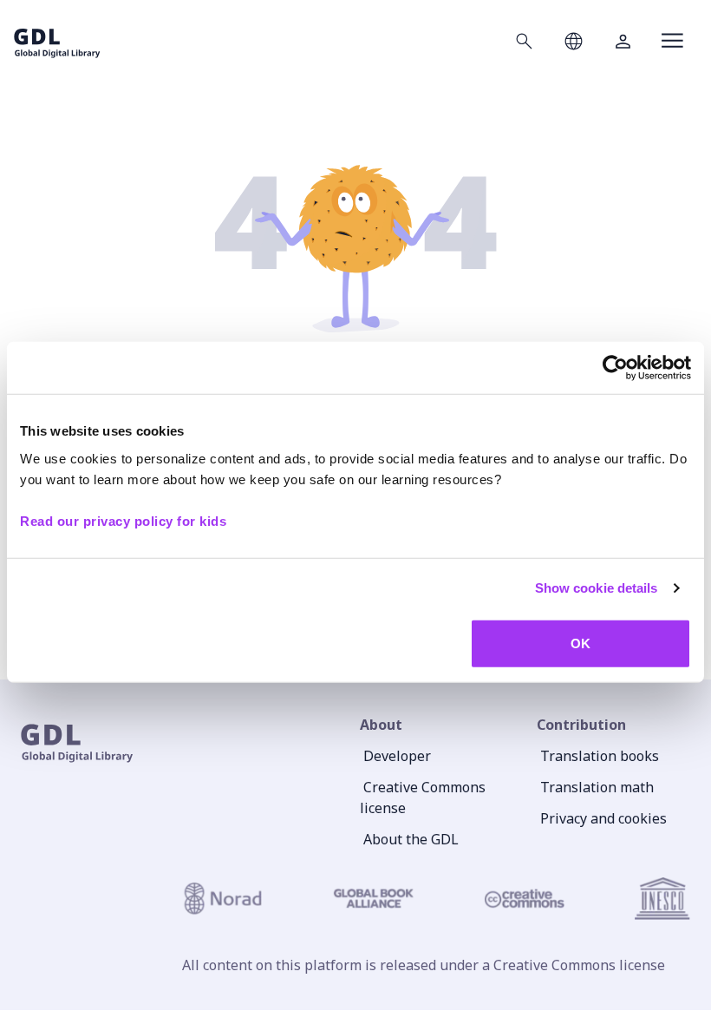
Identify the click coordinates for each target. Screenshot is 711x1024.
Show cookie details (596, 588)
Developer (397, 755)
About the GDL (411, 839)
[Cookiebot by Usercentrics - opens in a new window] (615, 368)
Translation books (599, 755)
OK (580, 642)
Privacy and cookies (603, 818)
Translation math (597, 787)
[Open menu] (672, 40)
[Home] (57, 40)
